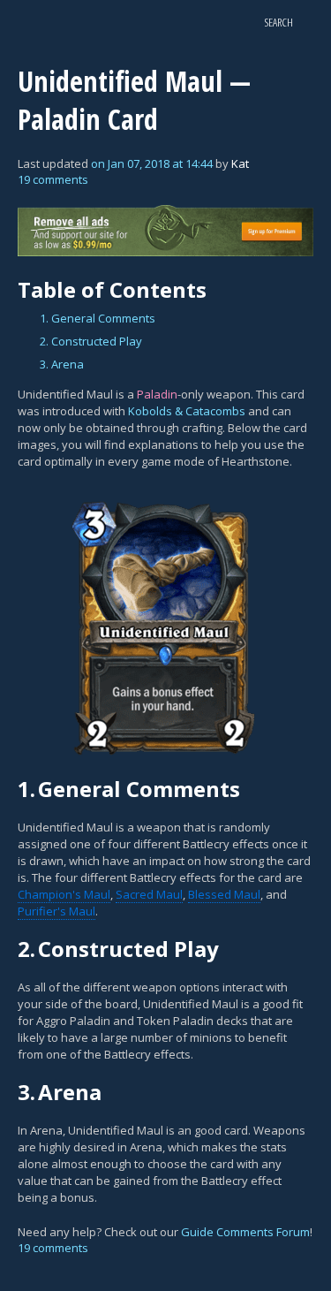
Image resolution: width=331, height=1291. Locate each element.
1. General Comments (97, 318)
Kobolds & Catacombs (186, 411)
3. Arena (62, 364)
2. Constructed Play (91, 341)
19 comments (53, 179)
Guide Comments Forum (245, 1232)
